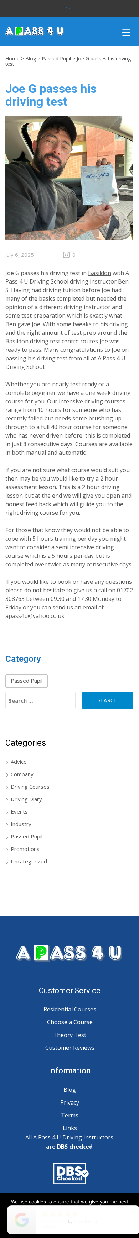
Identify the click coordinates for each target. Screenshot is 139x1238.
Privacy (69, 1102)
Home (12, 58)
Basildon (99, 273)
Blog (30, 58)
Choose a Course (70, 1022)
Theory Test (69, 1035)
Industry (21, 823)
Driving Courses (30, 786)
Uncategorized (29, 861)
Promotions (25, 848)
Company (22, 774)
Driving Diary (26, 799)
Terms (69, 1115)
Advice (19, 761)
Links (70, 1128)
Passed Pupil (56, 58)
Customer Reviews (69, 1048)
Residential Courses (69, 1009)
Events (19, 811)
